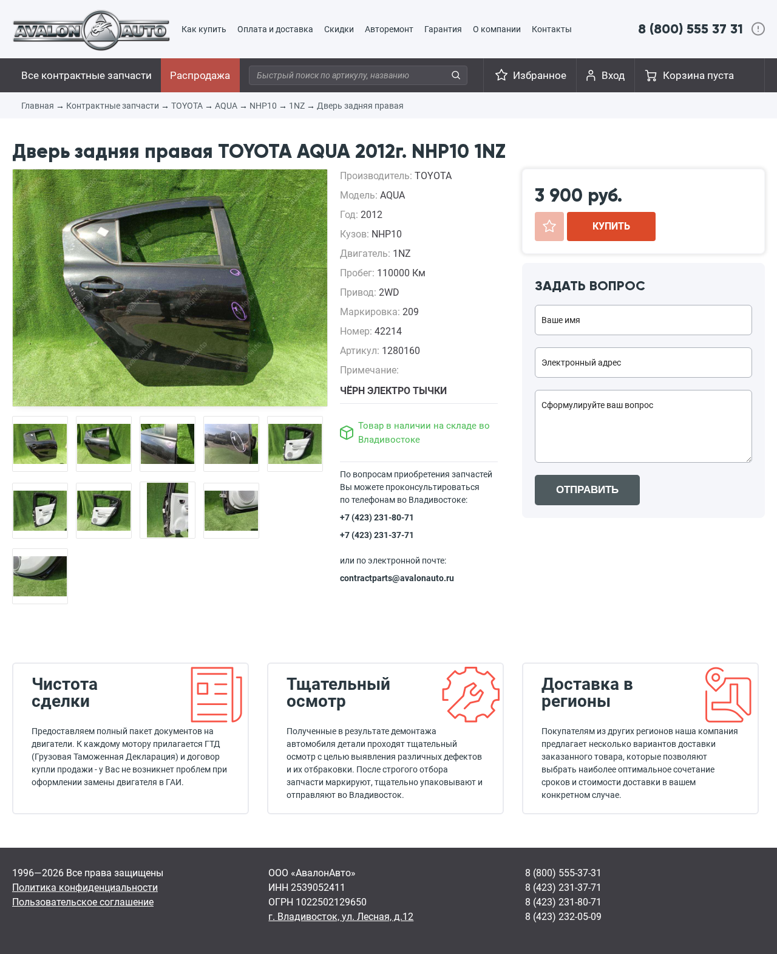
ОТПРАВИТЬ (587, 490)
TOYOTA (187, 106)
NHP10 (263, 106)
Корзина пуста (698, 75)
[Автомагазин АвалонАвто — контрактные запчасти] (91, 30)
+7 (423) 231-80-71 (377, 517)
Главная (37, 106)
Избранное (539, 75)
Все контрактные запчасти (86, 75)
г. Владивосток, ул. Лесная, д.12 (340, 916)
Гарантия (443, 29)
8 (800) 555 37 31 (690, 29)
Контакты (552, 29)
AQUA (226, 106)
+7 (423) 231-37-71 (377, 535)
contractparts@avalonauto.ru (397, 578)
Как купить (204, 29)
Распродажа (200, 75)
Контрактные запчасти (112, 106)
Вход (613, 75)
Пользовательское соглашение (83, 902)
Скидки (339, 29)
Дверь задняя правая (360, 106)
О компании (497, 29)
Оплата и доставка (275, 29)
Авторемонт (389, 29)
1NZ (297, 106)
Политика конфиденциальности (85, 887)
